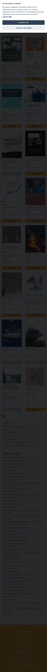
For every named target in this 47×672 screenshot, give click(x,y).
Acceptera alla (23, 22)
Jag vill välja (7, 16)
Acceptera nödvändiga (23, 28)
